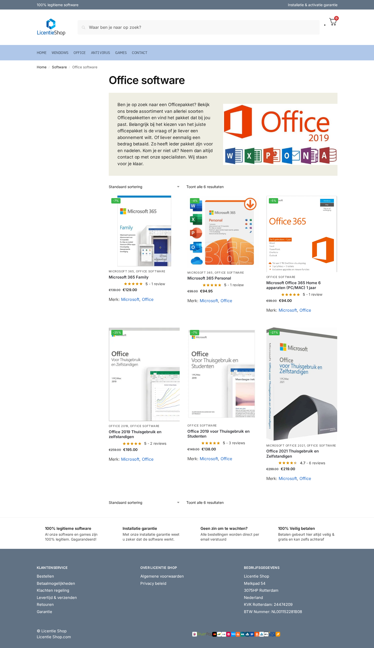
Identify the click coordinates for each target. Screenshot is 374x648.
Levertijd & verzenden (57, 597)
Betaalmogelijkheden (56, 583)
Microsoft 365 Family (129, 277)
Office (147, 299)
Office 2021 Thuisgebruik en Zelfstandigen (292, 454)
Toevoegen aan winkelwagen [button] (144, 311)
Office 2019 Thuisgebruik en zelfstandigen (135, 434)
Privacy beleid (153, 583)
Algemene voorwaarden (162, 576)
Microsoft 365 (121, 271)
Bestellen (45, 576)
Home (42, 67)
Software (59, 67)
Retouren (45, 604)
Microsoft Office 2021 (285, 445)
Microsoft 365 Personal (209, 278)
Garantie (44, 611)
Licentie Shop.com (54, 636)
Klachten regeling (53, 590)
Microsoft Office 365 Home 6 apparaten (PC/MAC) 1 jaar (293, 285)
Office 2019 (118, 426)
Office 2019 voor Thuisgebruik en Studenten (218, 434)
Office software (151, 271)
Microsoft (130, 299)
